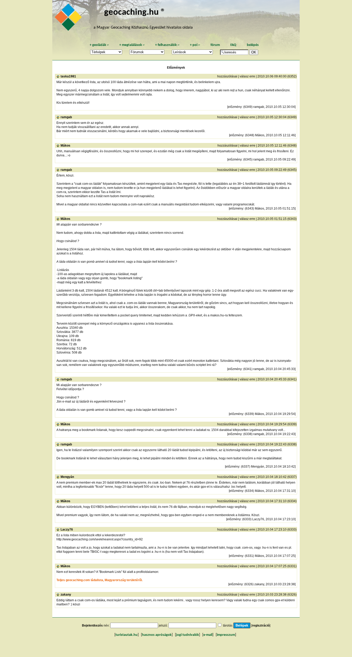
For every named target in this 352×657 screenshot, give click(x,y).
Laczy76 (67, 529)
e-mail (207, 635)
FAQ (233, 45)
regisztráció (261, 625)
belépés (253, 45)
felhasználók (167, 45)
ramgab (66, 117)
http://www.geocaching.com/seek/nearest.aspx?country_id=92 (99, 539)
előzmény (235, 107)
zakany (66, 594)
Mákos (65, 145)
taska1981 (68, 76)
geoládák (99, 45)
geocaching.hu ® (134, 12)
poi (194, 45)
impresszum (226, 635)
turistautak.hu (126, 635)
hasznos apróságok (157, 635)
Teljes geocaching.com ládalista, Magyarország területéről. (99, 580)
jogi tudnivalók (187, 635)
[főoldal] (69, 18)
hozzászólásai (227, 76)
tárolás (227, 625)
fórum (215, 45)
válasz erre (247, 76)
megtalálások (132, 45)
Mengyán (67, 477)
